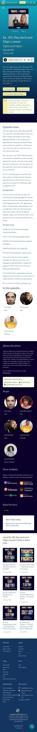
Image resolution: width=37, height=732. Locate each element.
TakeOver (11, 107)
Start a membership (7, 688)
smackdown (19, 109)
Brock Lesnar (17, 100)
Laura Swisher (9, 459)
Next (23, 31)
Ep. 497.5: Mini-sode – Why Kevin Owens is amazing (27, 567)
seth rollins (19, 105)
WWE (20, 107)
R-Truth (16, 107)
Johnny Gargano (13, 103)
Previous (14, 31)
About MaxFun (6, 665)
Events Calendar (22, 656)
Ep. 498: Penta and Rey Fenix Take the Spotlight (9, 567)
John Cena (11, 112)
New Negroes (12, 105)
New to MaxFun (6, 651)
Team (4, 669)
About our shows (7, 649)
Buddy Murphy (26, 105)
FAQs (4, 702)
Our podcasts (6, 646)
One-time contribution (8, 697)
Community (5, 674)
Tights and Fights (12, 46)
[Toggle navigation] (3, 8)
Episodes (20, 646)
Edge (22, 103)
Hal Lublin (11, 100)
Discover (20, 651)
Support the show (23, 89)
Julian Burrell (9, 331)
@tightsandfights (11, 382)
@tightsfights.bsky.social (14, 384)
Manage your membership (9, 690)
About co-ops (6, 667)
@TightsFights (6, 373)
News (19, 653)
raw (25, 103)
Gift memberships (7, 692)
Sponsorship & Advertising (9, 679)
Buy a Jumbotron (22, 667)
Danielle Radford (27, 109)
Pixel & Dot (20, 726)
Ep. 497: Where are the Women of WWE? (9, 595)
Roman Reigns (12, 109)
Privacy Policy (18, 728)
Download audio (9, 89)
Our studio (5, 672)
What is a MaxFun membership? (10, 695)
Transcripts (21, 649)
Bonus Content (6, 699)
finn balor (25, 107)
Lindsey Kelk (25, 100)
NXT (19, 103)
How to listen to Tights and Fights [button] (14, 94)
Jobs (4, 676)
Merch (19, 665)
